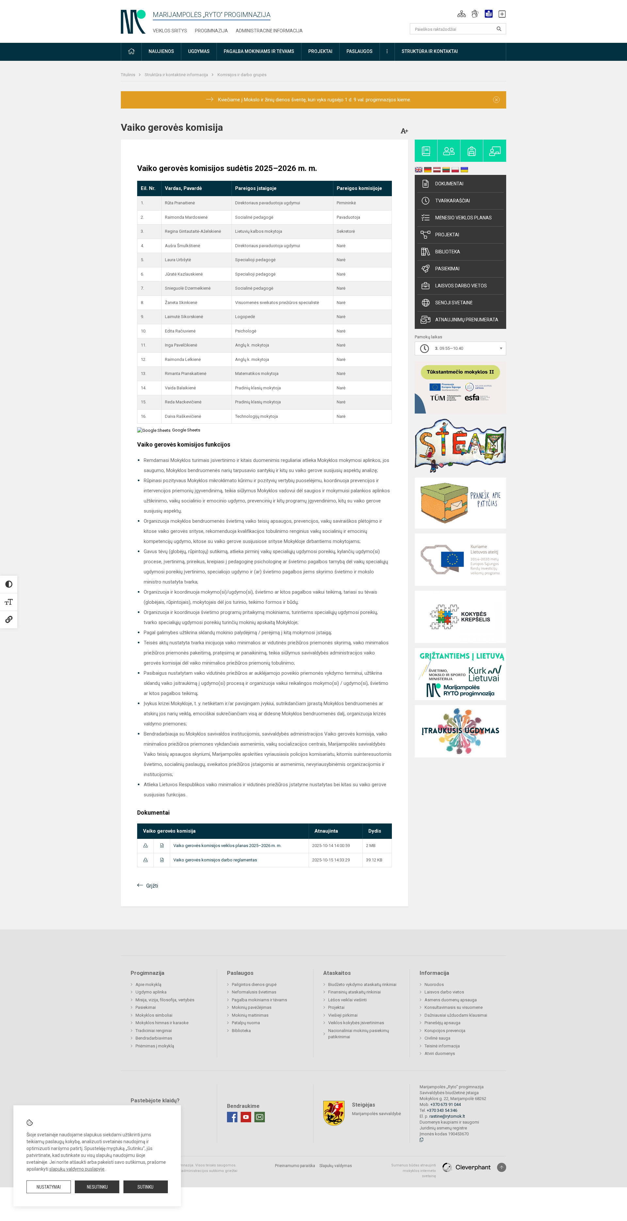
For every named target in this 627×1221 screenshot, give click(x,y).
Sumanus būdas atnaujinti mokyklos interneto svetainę (413, 1170)
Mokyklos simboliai (154, 1015)
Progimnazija (211, 30)
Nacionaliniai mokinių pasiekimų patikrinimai (358, 1034)
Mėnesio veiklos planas (463, 217)
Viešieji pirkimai (343, 1015)
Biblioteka (447, 251)
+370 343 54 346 (442, 1110)
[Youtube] (246, 1117)
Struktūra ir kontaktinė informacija (177, 74)
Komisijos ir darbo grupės (241, 74)
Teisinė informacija (442, 1045)
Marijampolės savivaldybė (376, 1113)
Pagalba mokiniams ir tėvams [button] (259, 51)
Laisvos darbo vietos (461, 285)
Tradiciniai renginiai (154, 1030)
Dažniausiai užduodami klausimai (456, 1015)
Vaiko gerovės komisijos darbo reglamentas (215, 859)
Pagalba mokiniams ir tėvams (259, 999)
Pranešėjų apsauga (442, 1022)
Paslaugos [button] (359, 51)
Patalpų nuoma (246, 1022)
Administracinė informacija (269, 30)
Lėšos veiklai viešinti (347, 999)
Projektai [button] (320, 51)
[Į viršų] (501, 1167)
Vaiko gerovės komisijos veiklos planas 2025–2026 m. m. (227, 845)
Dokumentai (449, 183)
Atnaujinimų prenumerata (466, 319)
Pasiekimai (447, 268)
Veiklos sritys (170, 30)
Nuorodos (434, 984)
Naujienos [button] (161, 51)
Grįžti (152, 886)
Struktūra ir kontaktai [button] (430, 51)
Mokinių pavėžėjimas (251, 1007)
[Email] (259, 1117)
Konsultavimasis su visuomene (454, 1007)
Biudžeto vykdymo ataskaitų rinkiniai (362, 984)
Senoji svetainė (454, 302)
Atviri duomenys (440, 1053)
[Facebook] (232, 1117)
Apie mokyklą (148, 984)
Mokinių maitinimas (250, 1015)
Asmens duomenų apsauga (451, 999)
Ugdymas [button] (199, 51)
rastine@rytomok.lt (447, 1116)
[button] (461, 14)
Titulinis (128, 74)
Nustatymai (49, 1187)
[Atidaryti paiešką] (499, 28)
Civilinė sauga (437, 1038)
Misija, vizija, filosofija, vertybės (165, 999)
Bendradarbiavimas (154, 1038)
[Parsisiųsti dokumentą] (145, 845)
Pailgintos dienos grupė (254, 984)
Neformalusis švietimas (254, 992)
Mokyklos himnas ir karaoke (162, 1022)
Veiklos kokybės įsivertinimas (356, 1022)
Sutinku (145, 1187)
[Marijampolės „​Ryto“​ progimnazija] (133, 20)
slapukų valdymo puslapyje (76, 1169)
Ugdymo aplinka (151, 992)
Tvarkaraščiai (452, 200)
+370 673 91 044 (445, 1104)
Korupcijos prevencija (445, 1030)
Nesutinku (97, 1187)
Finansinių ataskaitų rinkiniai (354, 992)
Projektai (447, 234)
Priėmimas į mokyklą (155, 1045)
